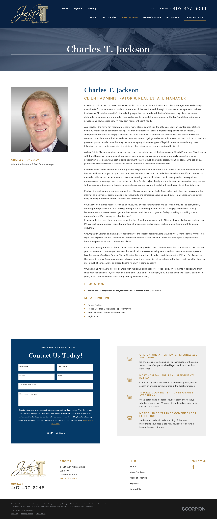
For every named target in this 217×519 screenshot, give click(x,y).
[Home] (30, 14)
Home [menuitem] (93, 17)
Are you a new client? (28, 385)
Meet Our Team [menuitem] (130, 17)
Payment (78, 8)
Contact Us (195, 17)
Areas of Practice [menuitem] (152, 17)
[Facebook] (193, 467)
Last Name (62, 366)
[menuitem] (14, 513)
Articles (66, 8)
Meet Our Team (137, 472)
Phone (22, 375)
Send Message (56, 432)
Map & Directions (68, 478)
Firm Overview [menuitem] (109, 17)
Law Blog (91, 8)
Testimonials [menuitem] (172, 17)
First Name (23, 366)
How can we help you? (28, 394)
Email (60, 375)
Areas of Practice (138, 477)
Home (133, 466)
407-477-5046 (189, 8)
